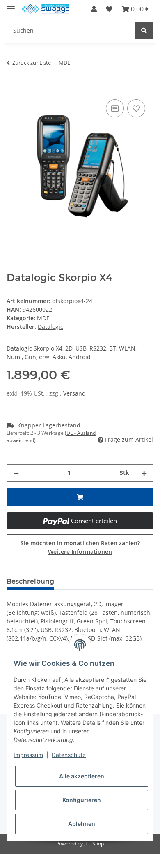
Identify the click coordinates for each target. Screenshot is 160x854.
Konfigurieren (81, 799)
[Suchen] (144, 30)
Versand (74, 393)
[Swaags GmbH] (45, 9)
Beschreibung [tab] (30, 581)
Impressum (28, 754)
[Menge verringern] (16, 473)
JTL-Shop (94, 843)
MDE (43, 318)
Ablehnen (81, 823)
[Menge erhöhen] (144, 473)
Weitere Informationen (80, 551)
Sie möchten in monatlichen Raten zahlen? (80, 547)
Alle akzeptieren (81, 776)
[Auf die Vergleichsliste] (115, 108)
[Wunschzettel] (109, 9)
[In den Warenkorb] (13, 88)
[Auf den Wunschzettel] (136, 108)
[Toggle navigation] (11, 5)
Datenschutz (69, 754)
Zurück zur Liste (31, 62)
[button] (94, 9)
